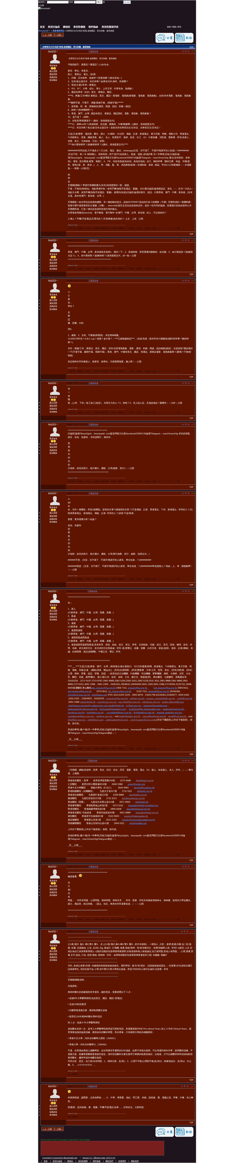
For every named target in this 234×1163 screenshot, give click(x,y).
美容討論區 (54, 26)
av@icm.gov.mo (104, 716)
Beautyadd (43, 31)
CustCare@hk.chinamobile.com (145, 709)
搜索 (169, 27)
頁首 (46, 1161)
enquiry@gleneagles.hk (136, 816)
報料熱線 (93, 26)
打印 (191, 47)
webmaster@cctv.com (117, 719)
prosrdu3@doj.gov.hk (117, 698)
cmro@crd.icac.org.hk (79, 695)
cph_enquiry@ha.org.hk (103, 688)
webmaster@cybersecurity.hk (82, 709)
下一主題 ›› (58, 35)
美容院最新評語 (110, 26)
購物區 (66, 26)
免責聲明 (122, 1161)
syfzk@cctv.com (96, 719)
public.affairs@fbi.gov (173, 702)
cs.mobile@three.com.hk (118, 712)
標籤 (174, 27)
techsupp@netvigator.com (113, 709)
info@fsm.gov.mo (76, 719)
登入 (99, 2)
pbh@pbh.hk (141, 802)
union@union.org (136, 784)
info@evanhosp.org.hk (133, 798)
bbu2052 (52, 931)
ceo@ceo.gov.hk (76, 712)
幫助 (179, 27)
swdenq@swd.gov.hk (173, 709)
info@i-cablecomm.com (96, 705)
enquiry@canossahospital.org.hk (138, 819)
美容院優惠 (79, 26)
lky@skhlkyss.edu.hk (144, 712)
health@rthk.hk (116, 705)
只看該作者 (93, 51)
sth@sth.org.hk (144, 791)
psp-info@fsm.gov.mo (129, 702)
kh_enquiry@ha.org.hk (119, 691)
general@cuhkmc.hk (144, 787)
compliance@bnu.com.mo (81, 716)
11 (192, 1086)
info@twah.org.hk (145, 780)
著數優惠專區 (58, 31)
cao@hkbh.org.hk (138, 795)
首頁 (42, 26)
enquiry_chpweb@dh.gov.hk (160, 698)
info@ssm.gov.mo (151, 702)
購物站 (70, 1161)
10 (192, 931)
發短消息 (53, 74)
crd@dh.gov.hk (184, 698)
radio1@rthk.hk (87, 702)
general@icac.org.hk (158, 691)
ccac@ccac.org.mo (107, 702)
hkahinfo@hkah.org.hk (147, 812)
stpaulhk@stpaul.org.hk (138, 809)
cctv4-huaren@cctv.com (142, 719)
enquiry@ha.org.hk (137, 688)
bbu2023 (52, 51)
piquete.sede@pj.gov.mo (169, 712)
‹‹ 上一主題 (47, 35)
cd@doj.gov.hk (137, 698)
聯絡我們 (135, 1161)
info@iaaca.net (99, 695)
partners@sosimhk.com (155, 705)
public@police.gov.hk (129, 716)
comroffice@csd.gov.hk (154, 716)
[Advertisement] (123, 16)
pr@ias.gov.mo (133, 705)
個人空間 (53, 71)
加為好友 (53, 77)
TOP (191, 234)
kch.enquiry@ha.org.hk (165, 688)
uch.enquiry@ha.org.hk (79, 691)
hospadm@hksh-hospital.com (143, 805)
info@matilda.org (138, 823)
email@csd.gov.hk (177, 716)
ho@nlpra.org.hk (95, 712)
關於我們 (109, 1161)
